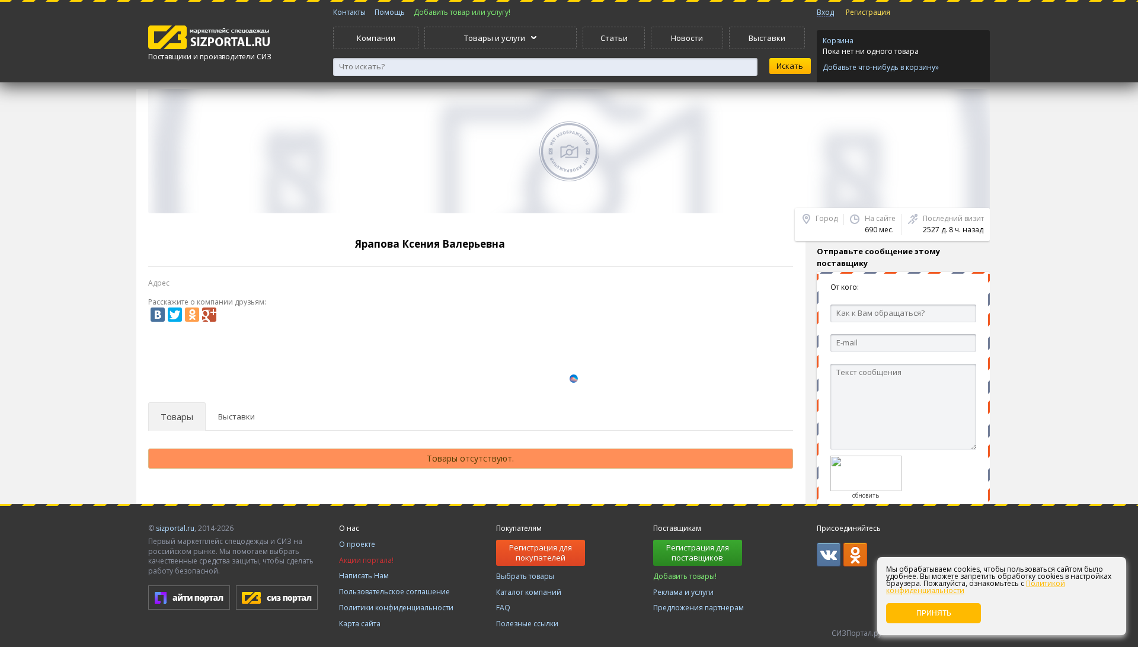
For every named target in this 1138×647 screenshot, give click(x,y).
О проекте (357, 544)
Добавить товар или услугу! (462, 12)
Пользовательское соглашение (394, 592)
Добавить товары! (685, 576)
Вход (825, 12)
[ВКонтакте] (158, 315)
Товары (177, 417)
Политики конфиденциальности (396, 608)
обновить (865, 495)
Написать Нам (364, 576)
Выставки (767, 38)
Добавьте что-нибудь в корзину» (881, 67)
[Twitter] (175, 315)
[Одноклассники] (192, 315)
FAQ (503, 608)
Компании (376, 38)
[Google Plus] (209, 315)
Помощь (390, 12)
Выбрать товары (525, 576)
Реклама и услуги (683, 592)
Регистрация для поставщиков (697, 552)
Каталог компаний (528, 592)
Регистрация (868, 12)
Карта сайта (360, 624)
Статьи (614, 38)
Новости (687, 38)
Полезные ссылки (527, 624)
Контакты (349, 12)
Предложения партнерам (698, 608)
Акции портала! (366, 560)
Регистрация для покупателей (540, 552)
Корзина (838, 41)
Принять (933, 613)
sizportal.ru (175, 528)
